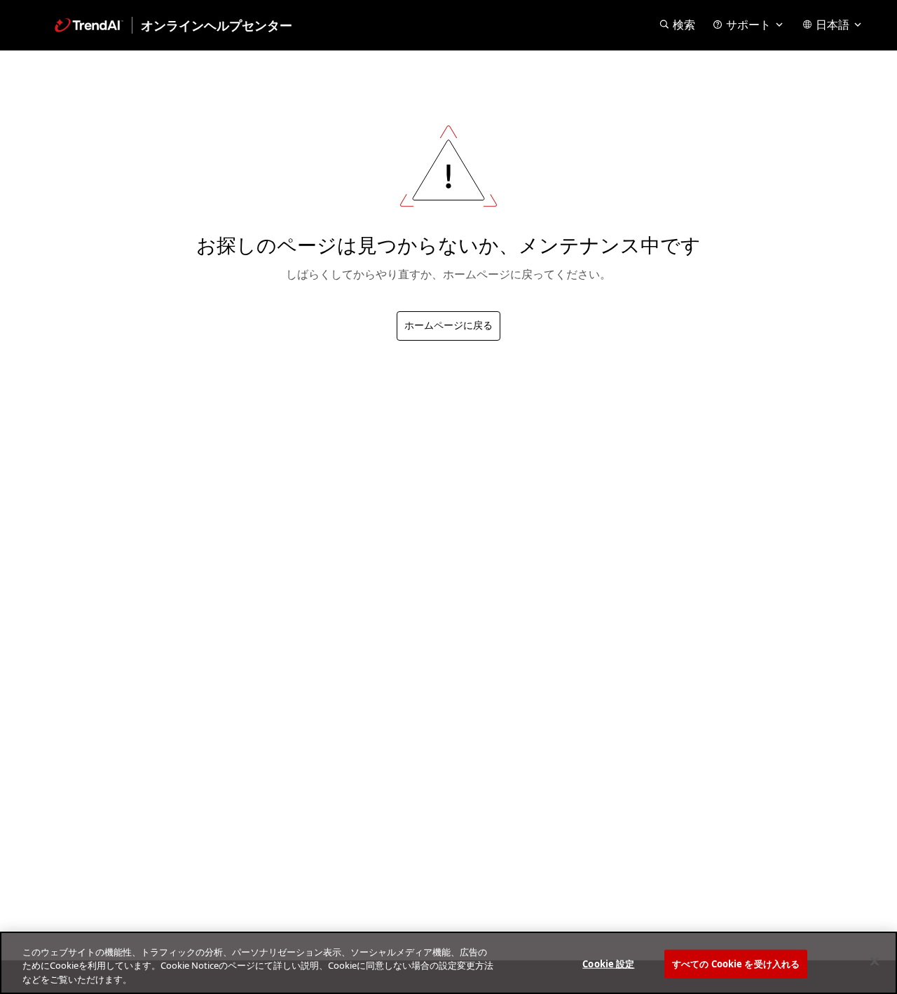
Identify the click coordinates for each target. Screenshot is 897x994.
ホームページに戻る (448, 326)
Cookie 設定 (608, 963)
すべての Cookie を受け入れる (736, 963)
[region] (448, 963)
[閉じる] (874, 961)
